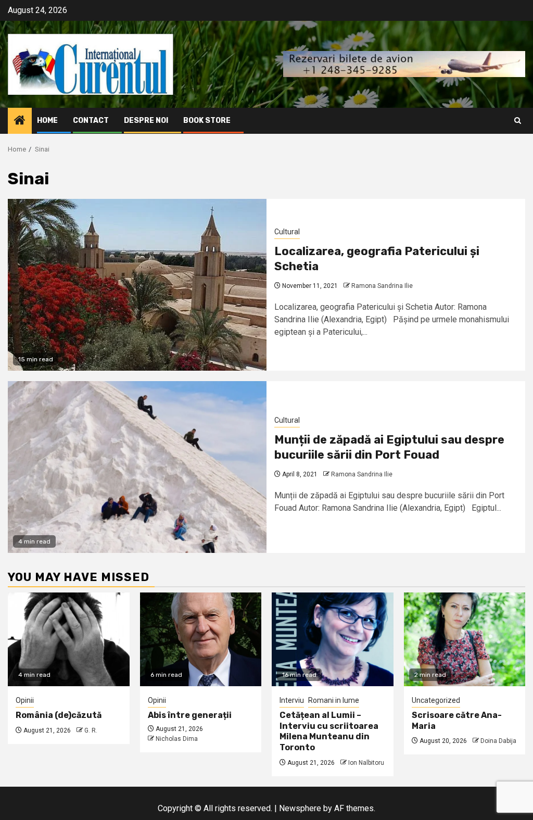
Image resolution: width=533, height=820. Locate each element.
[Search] (517, 120)
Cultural (287, 232)
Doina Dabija (498, 741)
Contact (91, 120)
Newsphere (300, 808)
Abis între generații (190, 715)
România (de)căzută (58, 715)
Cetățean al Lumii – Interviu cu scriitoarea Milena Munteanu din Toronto (329, 731)
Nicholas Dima (177, 738)
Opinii (25, 700)
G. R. (90, 730)
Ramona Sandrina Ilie (382, 285)
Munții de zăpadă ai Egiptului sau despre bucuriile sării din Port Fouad (389, 447)
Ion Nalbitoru (366, 762)
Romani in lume (333, 700)
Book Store (207, 120)
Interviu (292, 700)
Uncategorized (436, 700)
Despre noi (146, 120)
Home (47, 120)
